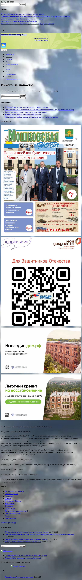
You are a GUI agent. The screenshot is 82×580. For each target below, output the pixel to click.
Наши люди (9, 57)
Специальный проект (13, 513)
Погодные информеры (41, 40)
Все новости (8, 551)
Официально (9, 59)
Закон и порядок (10, 54)
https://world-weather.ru (41, 38)
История (8, 69)
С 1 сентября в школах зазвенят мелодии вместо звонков (22, 14)
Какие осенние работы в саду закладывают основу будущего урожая (27, 24)
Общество (8, 62)
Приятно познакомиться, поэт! (13, 79)
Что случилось (9, 67)
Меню (4, 50)
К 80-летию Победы (13, 501)
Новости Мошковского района (13, 34)
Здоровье (9, 496)
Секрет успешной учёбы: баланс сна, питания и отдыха (22, 19)
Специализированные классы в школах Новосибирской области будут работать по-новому (35, 16)
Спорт (7, 71)
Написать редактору (11, 74)
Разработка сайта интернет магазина (19, 577)
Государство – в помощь (12, 64)
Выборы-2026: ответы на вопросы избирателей (19, 21)
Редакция (8, 76)
